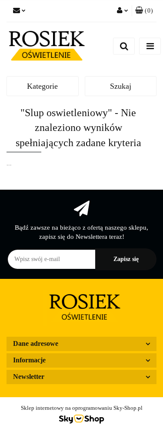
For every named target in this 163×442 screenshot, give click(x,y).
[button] (144, 11)
